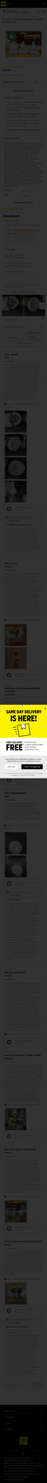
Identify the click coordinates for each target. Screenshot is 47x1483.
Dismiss (11, 767)
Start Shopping (32, 767)
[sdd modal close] (45, 708)
